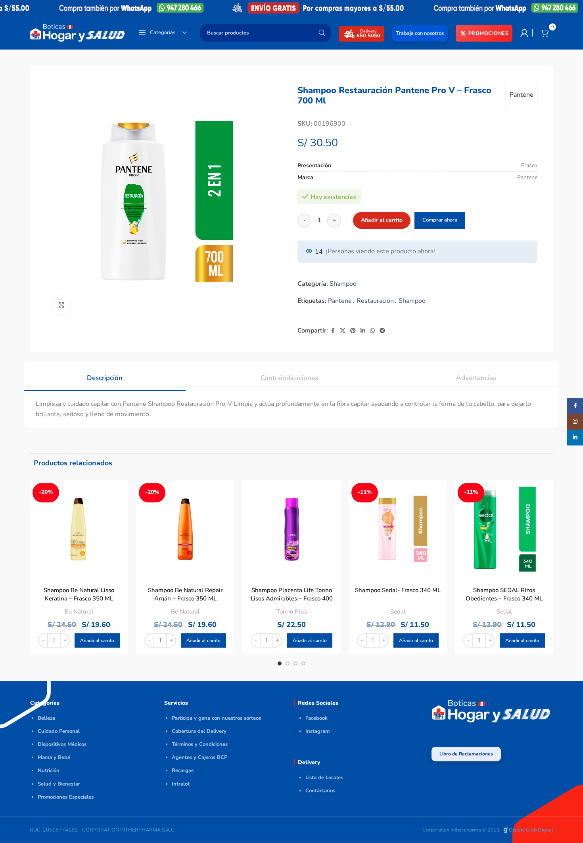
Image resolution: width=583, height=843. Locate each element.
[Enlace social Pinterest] (353, 330)
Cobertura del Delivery (199, 731)
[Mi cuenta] (524, 33)
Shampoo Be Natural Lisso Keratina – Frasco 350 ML (79, 594)
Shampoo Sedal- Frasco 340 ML (398, 590)
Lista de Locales (324, 777)
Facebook (316, 718)
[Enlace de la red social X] (343, 330)
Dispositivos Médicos (62, 744)
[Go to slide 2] (288, 663)
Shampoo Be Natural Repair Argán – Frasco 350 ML (185, 594)
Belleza (46, 718)
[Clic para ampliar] (61, 305)
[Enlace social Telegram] (382, 330)
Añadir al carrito (382, 220)
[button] (97, 640)
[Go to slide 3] (295, 663)
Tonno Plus (291, 612)
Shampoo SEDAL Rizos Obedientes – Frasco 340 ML (504, 594)
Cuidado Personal (59, 731)
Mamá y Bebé (54, 757)
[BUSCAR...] (322, 33)
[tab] (105, 374)
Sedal (398, 612)
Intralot (181, 784)
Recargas (183, 770)
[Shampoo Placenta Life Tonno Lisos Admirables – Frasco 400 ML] (291, 529)
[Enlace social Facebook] (333, 330)
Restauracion (375, 300)
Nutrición (48, 770)
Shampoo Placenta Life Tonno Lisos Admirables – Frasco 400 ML (292, 598)
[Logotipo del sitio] (77, 32)
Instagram (317, 731)
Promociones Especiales (66, 797)
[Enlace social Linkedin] (363, 330)
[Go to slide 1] (280, 663)
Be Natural (79, 612)
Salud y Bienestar (59, 784)
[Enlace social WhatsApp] (372, 330)
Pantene (521, 94)
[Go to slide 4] (303, 663)
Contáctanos (320, 790)
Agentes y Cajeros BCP (199, 757)
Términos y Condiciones (200, 744)
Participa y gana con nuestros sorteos (216, 718)
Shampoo (343, 283)
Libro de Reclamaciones (466, 754)
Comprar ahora (439, 220)
